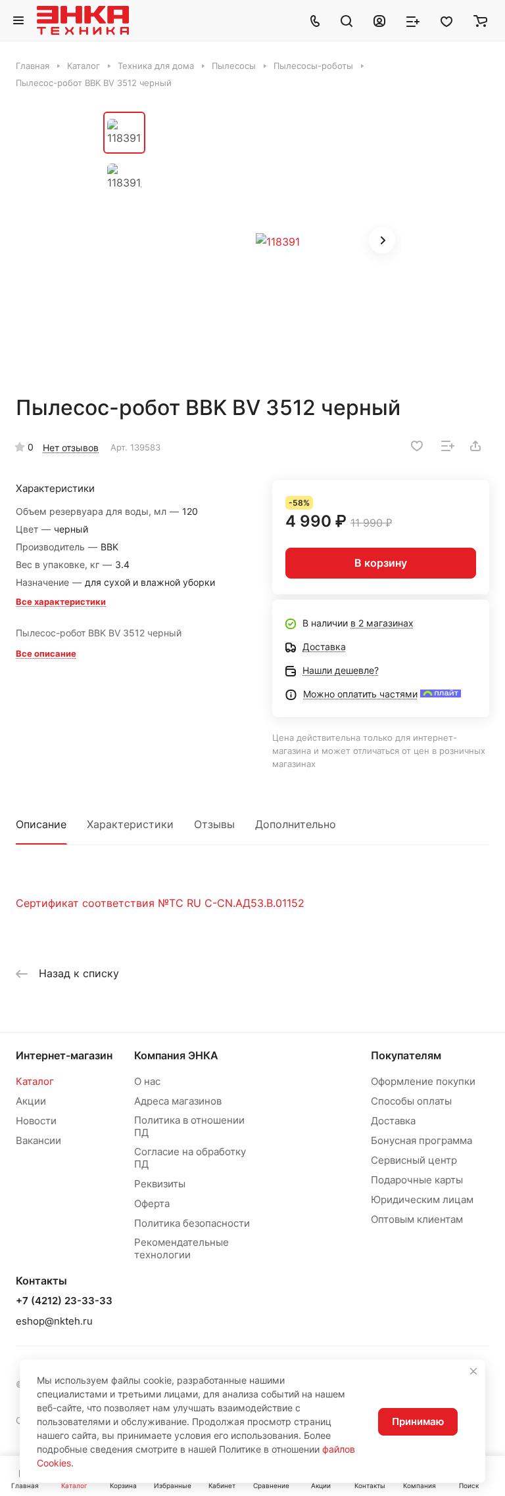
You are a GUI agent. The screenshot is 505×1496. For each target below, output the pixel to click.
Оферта (152, 1203)
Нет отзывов (71, 447)
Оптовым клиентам (417, 1219)
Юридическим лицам (422, 1199)
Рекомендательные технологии (181, 1248)
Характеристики (130, 824)
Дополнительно (295, 824)
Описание (41, 824)
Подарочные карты (417, 1180)
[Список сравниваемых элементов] (413, 20)
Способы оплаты (411, 1101)
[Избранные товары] (446, 20)
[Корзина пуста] (480, 20)
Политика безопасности (192, 1223)
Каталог (35, 1081)
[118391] (277, 242)
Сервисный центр (414, 1160)
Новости (36, 1120)
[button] (382, 240)
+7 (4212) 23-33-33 (64, 1301)
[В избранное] (417, 446)
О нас (147, 1081)
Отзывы (214, 824)
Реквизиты (159, 1183)
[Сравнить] (448, 446)
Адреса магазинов (178, 1101)
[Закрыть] (473, 1371)
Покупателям (406, 1055)
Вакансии (38, 1140)
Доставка (393, 1120)
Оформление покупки (423, 1081)
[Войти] (379, 20)
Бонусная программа (421, 1140)
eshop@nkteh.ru (54, 1321)
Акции (31, 1101)
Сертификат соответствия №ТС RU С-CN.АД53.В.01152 (160, 903)
